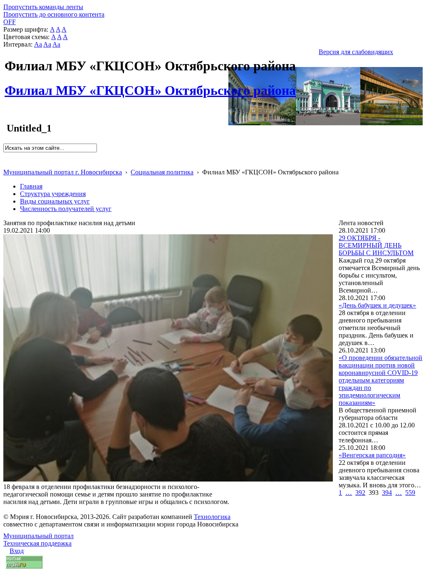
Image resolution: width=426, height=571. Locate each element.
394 (387, 492)
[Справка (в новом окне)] (6, 163)
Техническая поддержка (37, 543)
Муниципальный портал (38, 535)
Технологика (212, 516)
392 (360, 492)
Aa (38, 44)
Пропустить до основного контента (53, 14)
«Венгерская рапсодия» (372, 455)
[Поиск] (6, 156)
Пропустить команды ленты (43, 6)
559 (410, 492)
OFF (9, 21)
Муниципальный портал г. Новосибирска (62, 172)
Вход (17, 550)
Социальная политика (162, 172)
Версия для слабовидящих (356, 51)
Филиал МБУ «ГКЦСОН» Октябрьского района (150, 86)
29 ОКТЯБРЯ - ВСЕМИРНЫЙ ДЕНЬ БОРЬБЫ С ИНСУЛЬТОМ (376, 245)
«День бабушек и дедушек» (377, 305)
